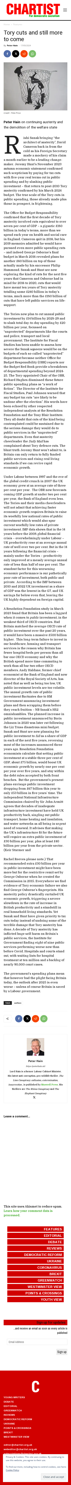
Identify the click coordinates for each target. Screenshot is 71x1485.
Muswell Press (49, 1084)
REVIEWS (9, 1415)
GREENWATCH (13, 1410)
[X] (15, 53)
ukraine (54, 1261)
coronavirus (49, 1267)
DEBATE (9, 1401)
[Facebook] (7, 53)
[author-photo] (35, 1055)
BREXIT (8, 1432)
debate (55, 1242)
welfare (17, 1003)
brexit (56, 1274)
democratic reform (43, 1255)
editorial (53, 1235)
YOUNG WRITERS (14, 1397)
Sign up (61, 1352)
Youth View (51, 1299)
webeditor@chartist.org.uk (20, 1449)
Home (7, 24)
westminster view (45, 1287)
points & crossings (43, 1293)
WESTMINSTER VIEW (16, 1437)
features (53, 1229)
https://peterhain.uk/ (35, 1066)
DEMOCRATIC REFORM (18, 1419)
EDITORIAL (10, 1406)
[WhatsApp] (32, 53)
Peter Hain (12, 45)
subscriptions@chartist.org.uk (22, 1453)
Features (17, 24)
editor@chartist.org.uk (18, 1445)
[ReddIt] (24, 53)
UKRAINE (9, 1423)
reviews (54, 1248)
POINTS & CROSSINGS (17, 1428)
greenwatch (50, 1280)
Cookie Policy (12, 1470)
